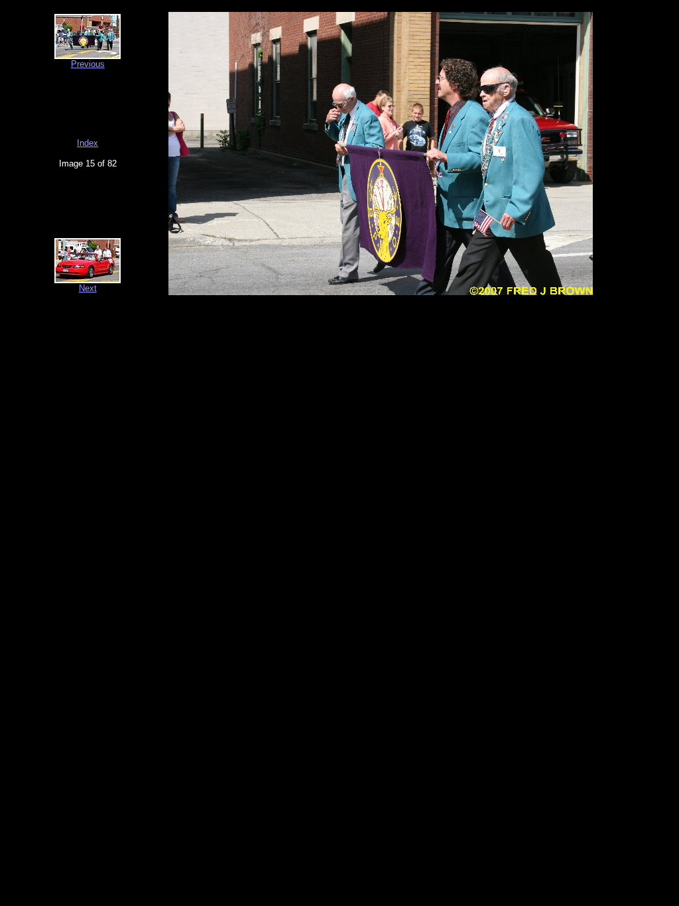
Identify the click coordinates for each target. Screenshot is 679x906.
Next (88, 288)
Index (87, 143)
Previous (88, 64)
